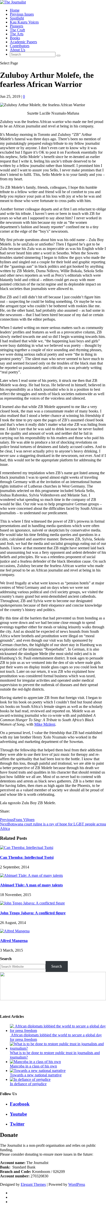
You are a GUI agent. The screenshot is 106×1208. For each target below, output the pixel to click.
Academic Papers (23, 42)
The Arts (16, 34)
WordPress (76, 1184)
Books (15, 38)
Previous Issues (22, 14)
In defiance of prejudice (28, 1084)
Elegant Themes (33, 1184)
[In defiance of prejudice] (30, 1079)
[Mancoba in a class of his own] (35, 1062)
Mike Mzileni (44, 724)
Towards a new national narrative (36, 1075)
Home (14, 10)
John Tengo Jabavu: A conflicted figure (33, 913)
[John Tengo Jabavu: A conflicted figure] (32, 903)
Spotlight (17, 18)
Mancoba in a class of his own (33, 1066)
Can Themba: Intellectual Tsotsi (26, 857)
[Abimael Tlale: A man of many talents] (31, 875)
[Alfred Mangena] (15, 931)
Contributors (19, 46)
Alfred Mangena (14, 941)
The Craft (17, 30)
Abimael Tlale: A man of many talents (31, 885)
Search (6, 959)
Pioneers (16, 26)
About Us (17, 50)
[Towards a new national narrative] (38, 1070)
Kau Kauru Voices (24, 22)
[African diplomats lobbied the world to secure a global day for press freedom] (58, 1030)
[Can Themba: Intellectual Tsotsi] (26, 847)
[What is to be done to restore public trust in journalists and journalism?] (58, 1048)
